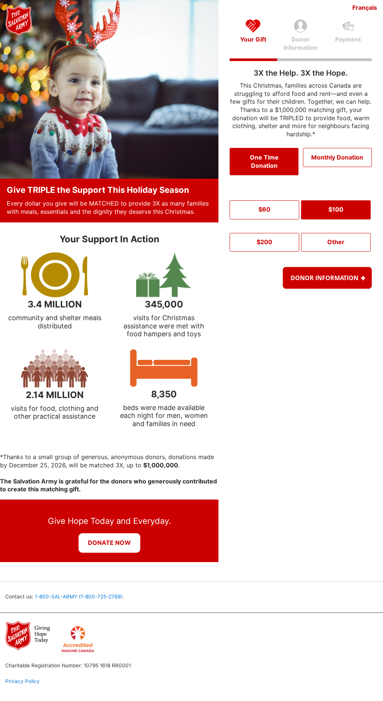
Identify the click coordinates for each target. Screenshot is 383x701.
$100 (335, 209)
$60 (264, 209)
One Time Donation (264, 161)
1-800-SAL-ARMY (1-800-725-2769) (78, 597)
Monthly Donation (337, 157)
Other (335, 242)
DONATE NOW (109, 542)
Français (364, 7)
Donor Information (324, 278)
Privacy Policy (22, 681)
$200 (264, 242)
